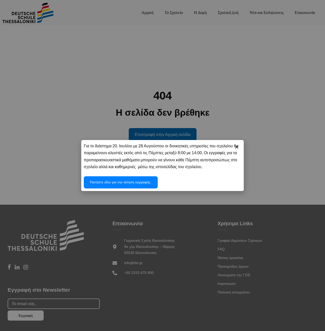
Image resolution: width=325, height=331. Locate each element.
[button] (237, 147)
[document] (162, 165)
